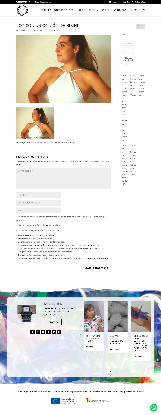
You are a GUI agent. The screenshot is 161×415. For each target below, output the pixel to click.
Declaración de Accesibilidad (103, 391)
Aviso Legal (23, 391)
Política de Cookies (62, 391)
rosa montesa (26, 30)
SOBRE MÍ (94, 10)
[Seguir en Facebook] (32, 332)
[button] (80, 334)
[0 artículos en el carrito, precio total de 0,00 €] (124, 35)
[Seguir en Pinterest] (54, 332)
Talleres (45, 10)
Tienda (133, 10)
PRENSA (106, 10)
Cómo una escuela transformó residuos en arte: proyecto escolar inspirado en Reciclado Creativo (125, 107)
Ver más (90, 347)
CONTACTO (120, 10)
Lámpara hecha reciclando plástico (142, 85)
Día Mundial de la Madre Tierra (93, 338)
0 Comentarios (52, 30)
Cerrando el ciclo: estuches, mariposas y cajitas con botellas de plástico (141, 343)
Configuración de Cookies (131, 391)
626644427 (22, 2)
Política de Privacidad (50, 225)
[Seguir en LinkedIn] (48, 332)
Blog (82, 10)
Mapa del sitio (80, 391)
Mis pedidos (125, 2)
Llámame (52, 322)
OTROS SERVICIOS (63, 10)
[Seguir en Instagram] (38, 332)
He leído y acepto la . (40, 225)
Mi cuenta (113, 2)
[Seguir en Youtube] (43, 332)
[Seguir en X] (59, 332)
